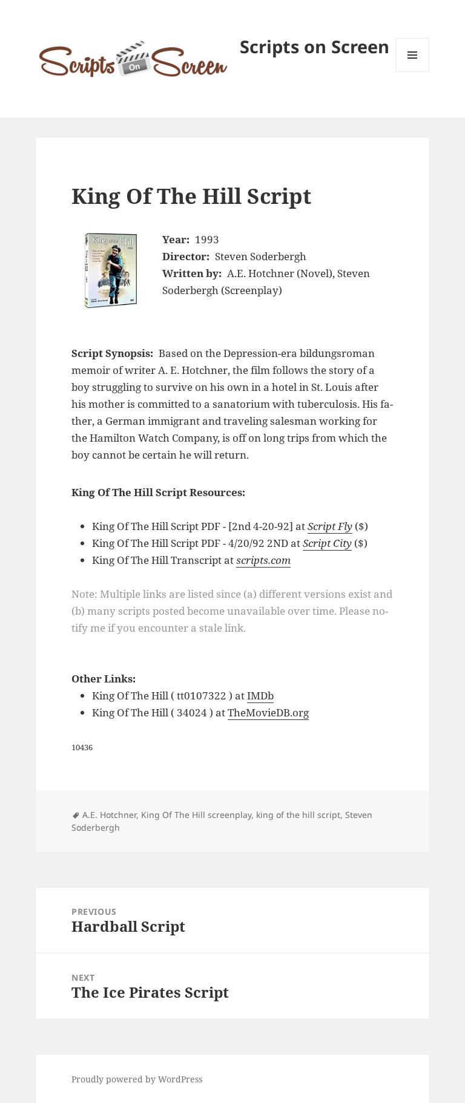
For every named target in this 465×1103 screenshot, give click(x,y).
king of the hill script (298, 814)
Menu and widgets (412, 71)
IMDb (260, 695)
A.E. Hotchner (109, 814)
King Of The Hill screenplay (196, 814)
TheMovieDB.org (268, 712)
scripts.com (263, 560)
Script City (327, 543)
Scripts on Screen (314, 46)
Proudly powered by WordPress (136, 1079)
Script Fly (330, 526)
